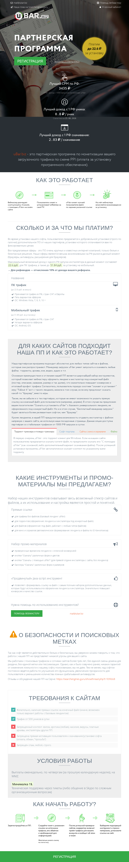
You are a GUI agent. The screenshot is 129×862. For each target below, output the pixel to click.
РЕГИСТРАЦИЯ (64, 856)
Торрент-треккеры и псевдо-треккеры (34, 431)
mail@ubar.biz (20, 2)
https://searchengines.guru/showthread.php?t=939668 (85, 679)
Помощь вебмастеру (110, 2)
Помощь (26, 613)
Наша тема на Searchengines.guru (31, 6)
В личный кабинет (111, 6)
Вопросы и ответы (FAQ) (67, 61)
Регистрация (30, 61)
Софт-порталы (67, 431)
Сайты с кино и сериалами (93, 431)
